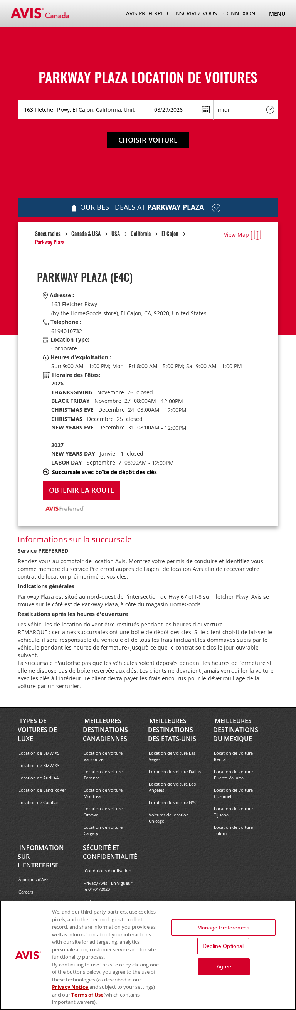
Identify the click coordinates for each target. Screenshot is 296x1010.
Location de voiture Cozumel (233, 793)
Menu (279, 15)
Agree (224, 966)
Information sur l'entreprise (41, 856)
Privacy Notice (70, 986)
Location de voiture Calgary (103, 830)
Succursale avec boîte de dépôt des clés (104, 472)
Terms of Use (87, 994)
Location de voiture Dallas (175, 771)
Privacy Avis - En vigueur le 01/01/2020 (108, 886)
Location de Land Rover (42, 790)
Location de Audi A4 (38, 778)
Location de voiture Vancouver (103, 756)
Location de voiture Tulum (233, 830)
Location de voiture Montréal (103, 793)
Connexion (239, 13)
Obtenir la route (81, 490)
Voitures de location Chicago (169, 818)
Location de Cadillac (38, 802)
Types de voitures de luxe (37, 730)
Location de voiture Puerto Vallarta (233, 775)
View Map (236, 234)
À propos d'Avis (33, 879)
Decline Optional (223, 946)
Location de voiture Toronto (103, 775)
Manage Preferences (223, 927)
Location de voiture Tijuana (233, 812)
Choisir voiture (148, 140)
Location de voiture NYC (173, 802)
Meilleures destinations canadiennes (105, 730)
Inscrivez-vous (195, 13)
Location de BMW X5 (38, 753)
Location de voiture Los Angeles (172, 787)
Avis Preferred (147, 13)
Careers (25, 892)
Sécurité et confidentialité (110, 852)
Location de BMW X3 (38, 765)
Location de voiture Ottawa (103, 812)
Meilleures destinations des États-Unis (172, 730)
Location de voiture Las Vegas (172, 756)
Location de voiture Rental (233, 756)
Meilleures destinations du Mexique (235, 730)
